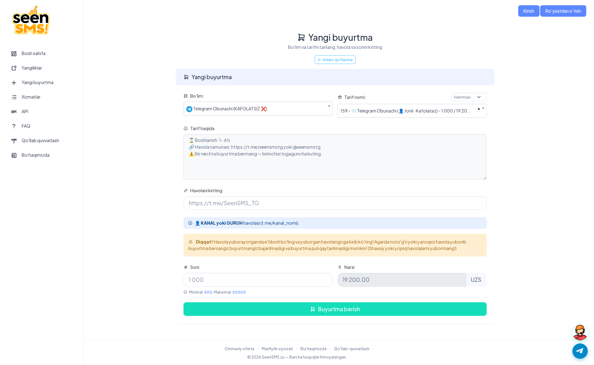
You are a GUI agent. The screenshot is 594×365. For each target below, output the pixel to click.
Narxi (349, 267)
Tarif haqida (202, 128)
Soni (194, 267)
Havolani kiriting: (207, 190)
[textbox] (258, 108)
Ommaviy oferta (239, 348)
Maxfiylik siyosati (277, 348)
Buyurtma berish (339, 309)
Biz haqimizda (313, 348)
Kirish (528, 11)
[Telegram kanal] (580, 351)
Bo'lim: (197, 96)
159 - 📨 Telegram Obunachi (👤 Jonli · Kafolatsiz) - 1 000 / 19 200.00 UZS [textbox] (408, 110)
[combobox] (258, 109)
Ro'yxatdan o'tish (563, 11)
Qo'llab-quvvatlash (351, 348)
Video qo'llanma (337, 59)
